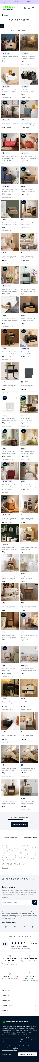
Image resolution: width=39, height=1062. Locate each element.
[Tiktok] (5, 926)
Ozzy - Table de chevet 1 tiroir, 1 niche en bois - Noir (10, 703)
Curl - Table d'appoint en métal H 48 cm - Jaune (27, 452)
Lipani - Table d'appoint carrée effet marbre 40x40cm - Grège (29, 258)
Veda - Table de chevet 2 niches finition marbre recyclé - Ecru (10, 549)
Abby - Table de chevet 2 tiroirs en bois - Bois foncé (9, 636)
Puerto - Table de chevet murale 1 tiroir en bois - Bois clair (9, 320)
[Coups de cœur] (29, 8)
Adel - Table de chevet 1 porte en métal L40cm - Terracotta (28, 157)
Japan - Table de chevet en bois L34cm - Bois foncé (9, 769)
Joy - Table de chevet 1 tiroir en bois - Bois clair (28, 224)
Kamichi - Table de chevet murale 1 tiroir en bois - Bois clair (9, 224)
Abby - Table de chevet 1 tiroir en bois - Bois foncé (29, 607)
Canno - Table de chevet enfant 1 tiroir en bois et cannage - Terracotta (8, 578)
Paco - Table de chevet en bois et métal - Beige (29, 636)
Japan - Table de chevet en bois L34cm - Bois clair (28, 769)
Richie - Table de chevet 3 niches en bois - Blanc (27, 519)
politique (15, 1048)
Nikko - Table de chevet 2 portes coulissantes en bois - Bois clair (28, 670)
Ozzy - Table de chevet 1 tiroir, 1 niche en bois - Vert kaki (10, 353)
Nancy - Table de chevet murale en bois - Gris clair (27, 703)
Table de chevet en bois (30, 837)
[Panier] (33, 8)
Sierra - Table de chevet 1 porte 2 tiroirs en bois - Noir (9, 736)
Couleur (8, 26)
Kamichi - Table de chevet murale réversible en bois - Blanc (9, 91)
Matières (20, 26)
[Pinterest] (33, 926)
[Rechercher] (25, 8)
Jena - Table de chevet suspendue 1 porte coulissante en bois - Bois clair (29, 191)
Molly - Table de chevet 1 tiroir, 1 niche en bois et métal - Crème (10, 291)
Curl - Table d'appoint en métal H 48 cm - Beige (27, 419)
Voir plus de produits (19, 824)
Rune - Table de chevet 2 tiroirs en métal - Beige (27, 802)
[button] (19, 28)
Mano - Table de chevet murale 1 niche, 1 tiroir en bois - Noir (29, 353)
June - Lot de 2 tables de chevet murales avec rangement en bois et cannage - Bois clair (27, 579)
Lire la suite (5, 868)
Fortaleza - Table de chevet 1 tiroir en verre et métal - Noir (9, 386)
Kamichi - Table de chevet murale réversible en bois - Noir (28, 91)
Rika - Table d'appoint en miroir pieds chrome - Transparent (8, 608)
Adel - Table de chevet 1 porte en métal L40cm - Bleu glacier (29, 124)
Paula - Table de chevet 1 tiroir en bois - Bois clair (29, 548)
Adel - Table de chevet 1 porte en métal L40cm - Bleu (10, 190)
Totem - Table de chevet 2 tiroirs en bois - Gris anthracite (29, 386)
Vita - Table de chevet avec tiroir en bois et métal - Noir (28, 290)
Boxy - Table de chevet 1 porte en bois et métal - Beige (10, 124)
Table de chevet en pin (10, 837)
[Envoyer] (34, 902)
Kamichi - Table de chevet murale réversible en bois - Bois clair (28, 58)
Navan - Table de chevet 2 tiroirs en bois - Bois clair (9, 519)
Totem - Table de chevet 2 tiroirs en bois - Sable (9, 257)
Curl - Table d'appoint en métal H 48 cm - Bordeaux (9, 452)
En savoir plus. (11, 918)
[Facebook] (14, 926)
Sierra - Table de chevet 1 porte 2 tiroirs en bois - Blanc (10, 419)
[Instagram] (24, 926)
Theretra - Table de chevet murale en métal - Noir (28, 319)
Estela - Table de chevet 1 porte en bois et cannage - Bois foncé (9, 803)
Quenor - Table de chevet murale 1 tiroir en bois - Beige (29, 486)
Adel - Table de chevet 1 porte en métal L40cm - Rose (10, 157)
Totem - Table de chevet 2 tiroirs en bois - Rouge (9, 486)
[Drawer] (9, 8)
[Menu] (37, 8)
